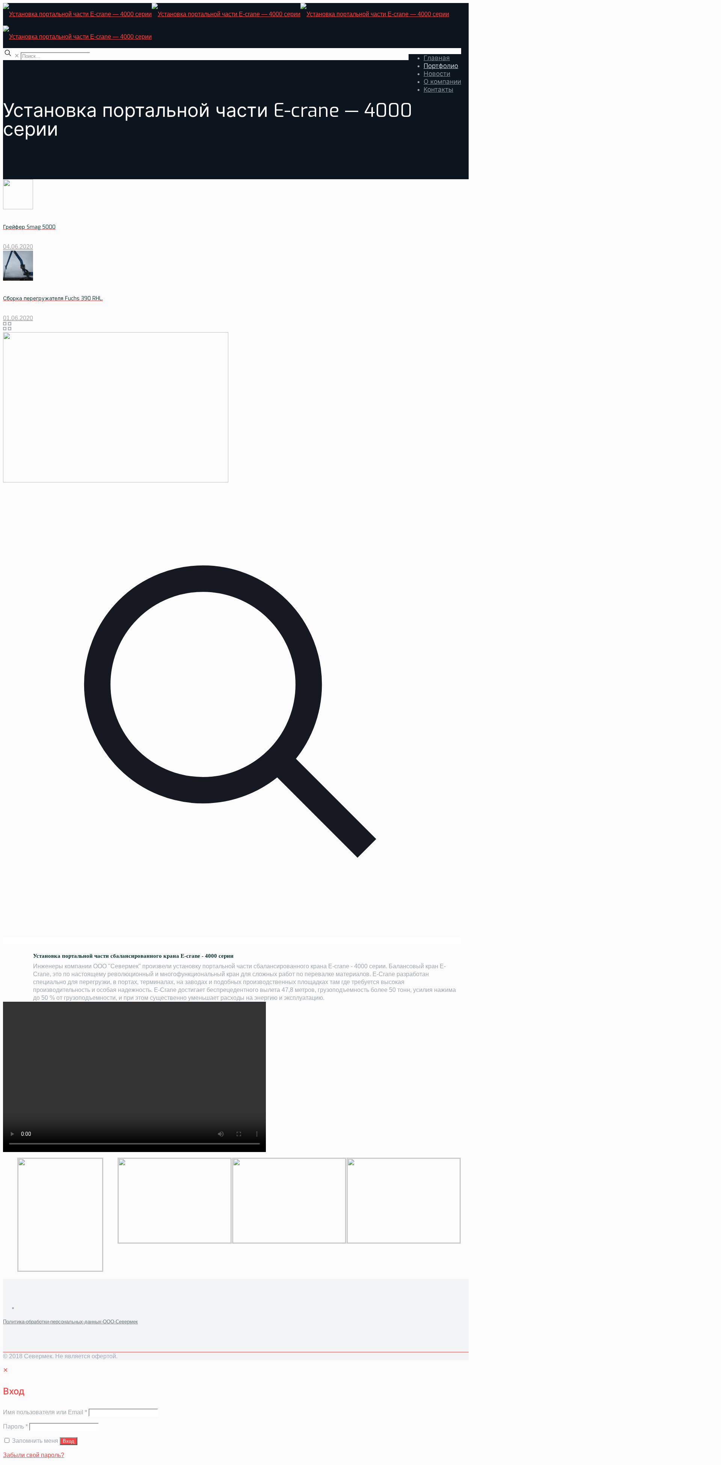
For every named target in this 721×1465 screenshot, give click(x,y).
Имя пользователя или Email (45, 1412)
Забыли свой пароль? (33, 1455)
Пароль (15, 1426)
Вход (68, 1441)
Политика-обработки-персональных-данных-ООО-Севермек (70, 1321)
